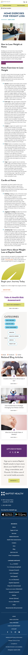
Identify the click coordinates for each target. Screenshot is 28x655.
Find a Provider (21, 5)
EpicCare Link (14, 552)
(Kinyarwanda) (14, 608)
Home (14, 616)
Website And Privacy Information (14, 637)
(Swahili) (14, 592)
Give (14, 546)
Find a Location (7, 5)
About (14, 527)
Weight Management (11, 327)
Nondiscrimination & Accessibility (14, 647)
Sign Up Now (6, 290)
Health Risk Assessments (13, 304)
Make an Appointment (14, 625)
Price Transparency (14, 555)
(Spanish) (14, 583)
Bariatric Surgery (14, 336)
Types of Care (14, 530)
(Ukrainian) (14, 589)
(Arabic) (14, 564)
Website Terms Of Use (14, 640)
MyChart (14, 629)
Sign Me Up (13, 480)
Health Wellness (10, 320)
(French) (14, 570)
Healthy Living (9, 323)
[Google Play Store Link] (21, 514)
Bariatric (11, 332)
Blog (14, 549)
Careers (14, 543)
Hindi (14, 605)
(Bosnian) (14, 601)
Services (14, 533)
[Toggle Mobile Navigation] (26, 2)
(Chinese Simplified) (14, 567)
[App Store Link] (7, 514)
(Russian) (14, 579)
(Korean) (14, 573)
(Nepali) (14, 576)
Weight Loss (12, 343)
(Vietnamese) (14, 586)
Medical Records (14, 536)
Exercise (11, 340)
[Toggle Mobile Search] (24, 2)
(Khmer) (14, 598)
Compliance (14, 643)
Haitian (14, 595)
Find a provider (9, 259)
